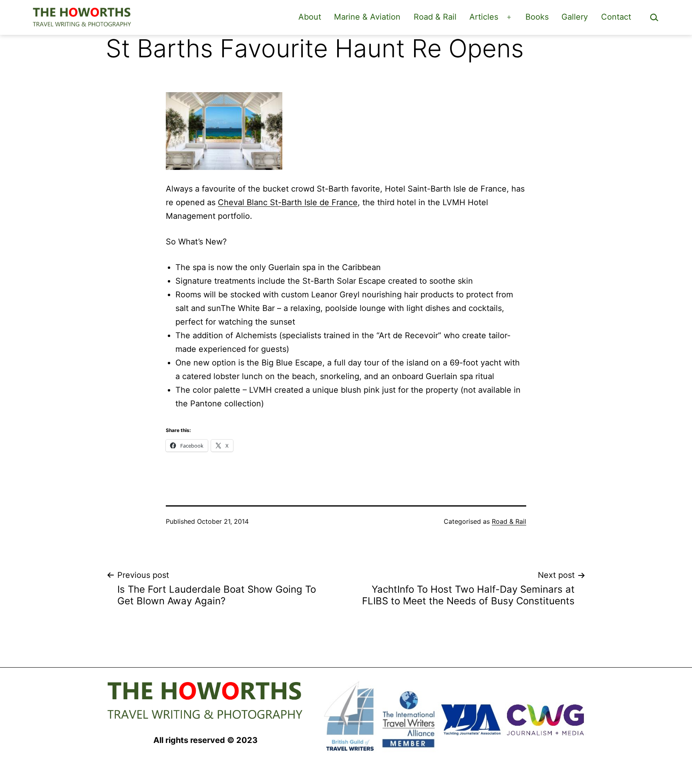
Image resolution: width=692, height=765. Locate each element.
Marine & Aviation (367, 17)
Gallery (574, 17)
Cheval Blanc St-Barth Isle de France (288, 202)
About (309, 17)
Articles (483, 17)
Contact (616, 17)
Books (537, 17)
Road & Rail (435, 17)
